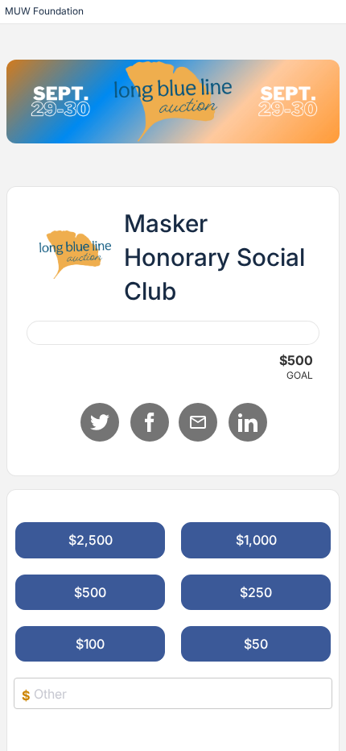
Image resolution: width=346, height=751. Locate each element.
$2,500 (90, 540)
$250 (256, 592)
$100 (90, 644)
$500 (90, 592)
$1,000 (256, 540)
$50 (256, 644)
